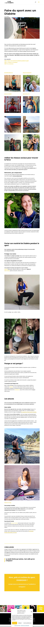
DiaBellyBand (17, 389)
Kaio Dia (6, 269)
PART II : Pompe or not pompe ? (11, 62)
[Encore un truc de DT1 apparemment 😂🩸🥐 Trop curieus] (10, 608)
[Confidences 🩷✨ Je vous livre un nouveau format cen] (33, 608)
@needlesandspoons (8, 72)
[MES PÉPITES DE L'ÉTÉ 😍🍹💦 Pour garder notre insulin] (25, 608)
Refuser (19, 623)
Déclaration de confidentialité (25, 625)
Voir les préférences (27, 623)
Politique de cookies (17, 625)
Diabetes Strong (7, 502)
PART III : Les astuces (8, 63)
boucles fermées (14, 523)
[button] (31, 611)
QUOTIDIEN (6, 16)
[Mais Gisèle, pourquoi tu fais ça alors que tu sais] (40, 608)
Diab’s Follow (7, 270)
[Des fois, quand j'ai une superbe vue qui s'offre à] (18, 608)
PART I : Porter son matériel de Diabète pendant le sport (16, 60)
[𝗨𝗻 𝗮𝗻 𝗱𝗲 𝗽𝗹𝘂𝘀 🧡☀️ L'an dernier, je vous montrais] (3, 608)
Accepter (14, 623)
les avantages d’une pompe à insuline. (28, 412)
